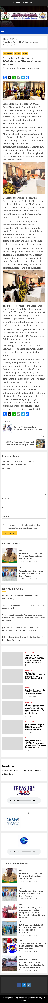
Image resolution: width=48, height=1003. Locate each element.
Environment (8, 54)
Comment (7, 468)
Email (5, 507)
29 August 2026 (26, 561)
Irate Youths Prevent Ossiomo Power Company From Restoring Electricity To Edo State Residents (31, 964)
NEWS (25, 54)
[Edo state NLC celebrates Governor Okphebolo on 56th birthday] (9, 555)
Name (5, 499)
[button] (2, 31)
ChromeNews (34, 997)
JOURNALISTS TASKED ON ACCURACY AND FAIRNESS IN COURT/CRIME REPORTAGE (31, 929)
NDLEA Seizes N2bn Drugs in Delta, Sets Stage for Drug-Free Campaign (32, 946)
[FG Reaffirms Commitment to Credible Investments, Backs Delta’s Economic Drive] (12, 676)
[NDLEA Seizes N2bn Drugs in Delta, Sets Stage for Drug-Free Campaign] (9, 945)
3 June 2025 (22, 68)
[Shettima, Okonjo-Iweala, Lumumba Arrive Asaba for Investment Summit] (12, 692)
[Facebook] (19, 985)
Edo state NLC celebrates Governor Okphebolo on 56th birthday (30, 556)
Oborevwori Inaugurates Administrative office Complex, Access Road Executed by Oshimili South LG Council (23, 618)
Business (27, 652)
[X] (24, 985)
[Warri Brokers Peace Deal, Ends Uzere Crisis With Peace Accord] (9, 573)
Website (5, 516)
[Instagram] (29, 985)
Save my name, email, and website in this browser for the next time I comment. (22, 526)
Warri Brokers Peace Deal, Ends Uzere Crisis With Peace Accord (31, 573)
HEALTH (17, 54)
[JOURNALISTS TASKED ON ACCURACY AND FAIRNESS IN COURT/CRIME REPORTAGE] (9, 928)
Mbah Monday (10, 68)
